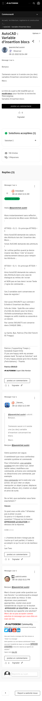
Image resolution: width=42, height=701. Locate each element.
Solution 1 (9, 140)
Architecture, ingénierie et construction (24, 20)
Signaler (21, 117)
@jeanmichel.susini (18, 208)
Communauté (8, 14)
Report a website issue (28, 693)
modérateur (7, 93)
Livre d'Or (14, 652)
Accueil (4, 20)
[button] (39, 41)
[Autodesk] (13, 3)
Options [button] (35, 33)
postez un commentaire (21, 106)
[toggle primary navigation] (4, 3)
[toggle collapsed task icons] (29, 3)
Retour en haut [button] (5, 693)
